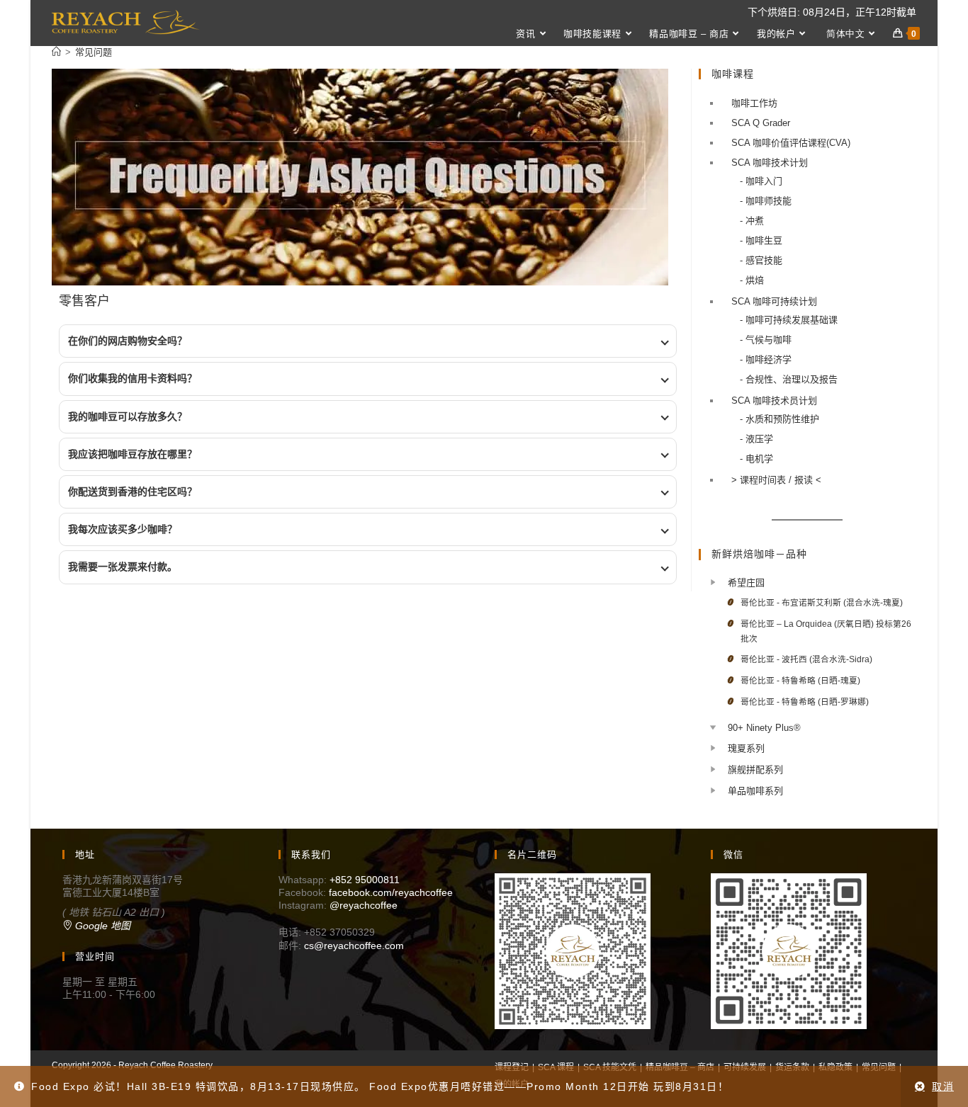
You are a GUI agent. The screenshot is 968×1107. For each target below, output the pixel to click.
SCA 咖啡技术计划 (769, 162)
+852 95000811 (365, 879)
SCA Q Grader (760, 123)
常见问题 (93, 52)
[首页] (56, 52)
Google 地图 (101, 925)
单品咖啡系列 (755, 790)
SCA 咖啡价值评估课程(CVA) (790, 142)
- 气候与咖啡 (766, 339)
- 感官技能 (761, 260)
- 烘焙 (752, 280)
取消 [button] (943, 1086)
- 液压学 (756, 438)
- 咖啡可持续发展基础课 (789, 319)
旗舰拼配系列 (755, 769)
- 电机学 (756, 458)
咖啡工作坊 (754, 103)
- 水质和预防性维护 (779, 419)
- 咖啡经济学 (766, 359)
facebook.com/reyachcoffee (391, 892)
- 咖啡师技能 (766, 200)
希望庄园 (746, 582)
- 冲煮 (752, 220)
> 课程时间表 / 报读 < (776, 480)
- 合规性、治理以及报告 (789, 379)
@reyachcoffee (364, 905)
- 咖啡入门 (761, 181)
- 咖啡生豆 (761, 240)
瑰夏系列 (746, 748)
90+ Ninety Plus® (764, 727)
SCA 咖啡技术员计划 (774, 400)
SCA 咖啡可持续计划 (774, 301)
